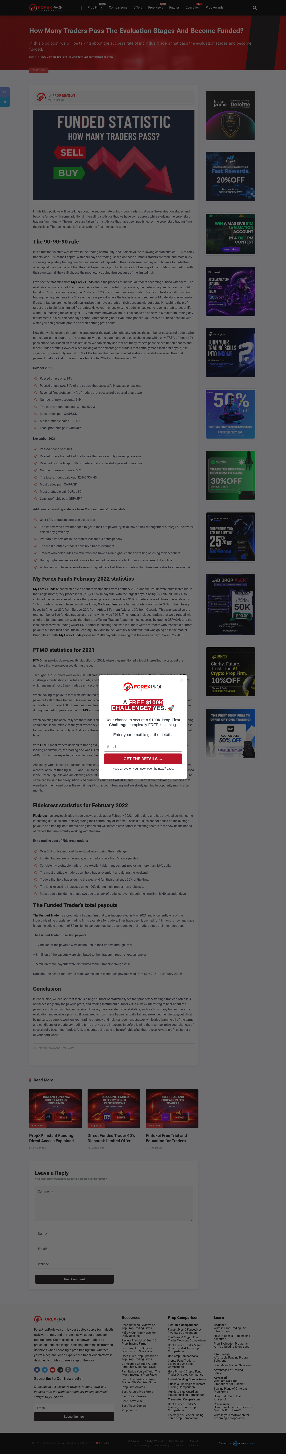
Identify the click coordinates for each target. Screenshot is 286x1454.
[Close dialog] (181, 680)
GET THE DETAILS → (143, 759)
